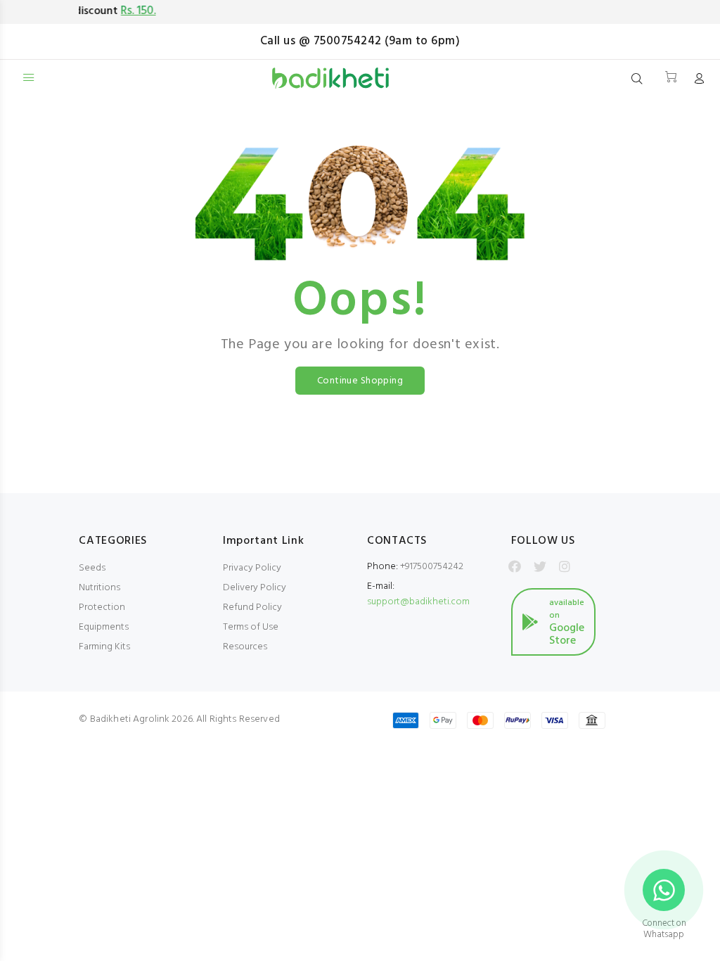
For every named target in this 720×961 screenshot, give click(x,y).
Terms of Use (250, 627)
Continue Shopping (360, 381)
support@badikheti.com (418, 602)
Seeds (92, 568)
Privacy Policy (252, 568)
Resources (245, 647)
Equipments (104, 627)
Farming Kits (104, 647)
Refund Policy (252, 607)
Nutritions (99, 588)
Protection (102, 607)
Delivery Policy (254, 588)
